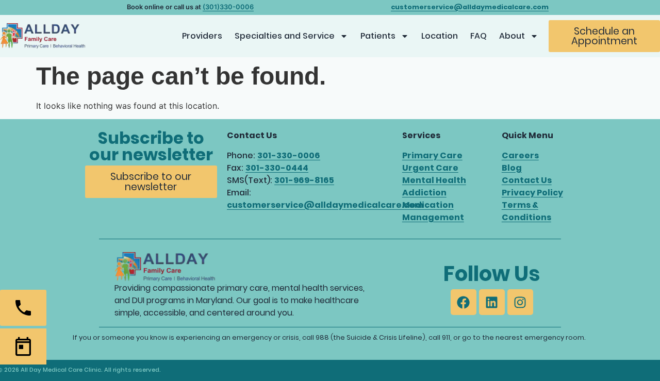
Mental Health (434, 180)
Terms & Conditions (526, 211)
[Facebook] (463, 302)
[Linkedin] (492, 302)
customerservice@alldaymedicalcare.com (325, 205)
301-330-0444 (276, 168)
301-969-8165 (304, 180)
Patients (377, 36)
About (512, 36)
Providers (202, 36)
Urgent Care (430, 168)
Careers (520, 155)
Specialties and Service (285, 36)
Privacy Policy (532, 192)
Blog (512, 168)
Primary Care (432, 155)
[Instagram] (520, 302)
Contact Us (527, 180)
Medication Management (433, 211)
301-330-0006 (288, 155)
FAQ (478, 36)
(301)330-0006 (228, 7)
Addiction (424, 192)
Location (439, 36)
